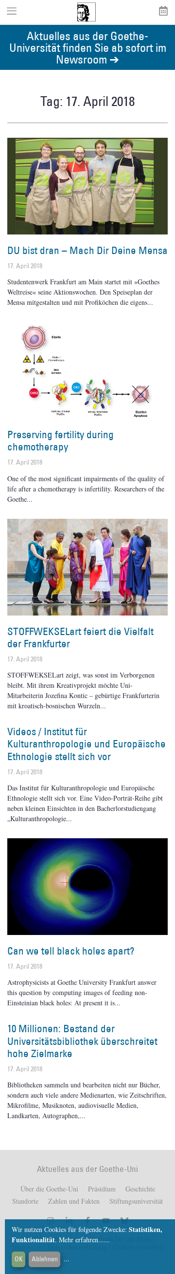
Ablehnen (45, 1258)
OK (19, 1258)
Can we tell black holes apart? (70, 950)
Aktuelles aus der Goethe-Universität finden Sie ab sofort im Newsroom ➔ (87, 47)
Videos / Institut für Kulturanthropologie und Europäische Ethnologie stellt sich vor (86, 744)
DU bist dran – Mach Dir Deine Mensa (87, 250)
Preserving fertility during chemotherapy (60, 440)
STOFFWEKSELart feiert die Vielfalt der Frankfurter (80, 637)
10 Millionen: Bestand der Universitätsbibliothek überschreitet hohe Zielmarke (82, 1041)
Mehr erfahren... (81, 1239)
